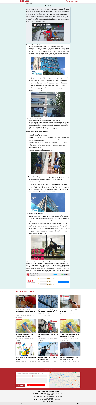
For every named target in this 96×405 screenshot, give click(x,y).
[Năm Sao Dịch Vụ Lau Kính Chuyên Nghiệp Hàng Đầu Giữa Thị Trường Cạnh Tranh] (26, 301)
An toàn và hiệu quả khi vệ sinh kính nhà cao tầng (26, 358)
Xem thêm (48, 366)
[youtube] (79, 404)
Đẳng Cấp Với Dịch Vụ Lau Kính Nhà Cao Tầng (48, 335)
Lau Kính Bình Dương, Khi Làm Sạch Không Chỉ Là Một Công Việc (24, 335)
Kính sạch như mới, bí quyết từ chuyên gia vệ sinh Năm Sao (47, 358)
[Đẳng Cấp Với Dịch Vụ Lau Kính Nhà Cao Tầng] (48, 326)
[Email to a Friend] (66, 274)
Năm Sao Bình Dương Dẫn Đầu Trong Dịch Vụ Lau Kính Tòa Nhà (69, 358)
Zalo (76, 1)
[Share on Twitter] (64, 274)
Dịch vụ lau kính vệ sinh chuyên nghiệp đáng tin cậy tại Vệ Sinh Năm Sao (47, 310)
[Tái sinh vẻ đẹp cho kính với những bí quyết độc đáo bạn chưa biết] (70, 326)
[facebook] (77, 404)
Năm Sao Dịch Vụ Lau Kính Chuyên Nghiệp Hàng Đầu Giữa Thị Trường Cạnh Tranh (26, 311)
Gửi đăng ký (20, 385)
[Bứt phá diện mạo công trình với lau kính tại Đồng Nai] (70, 301)
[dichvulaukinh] (24, 1)
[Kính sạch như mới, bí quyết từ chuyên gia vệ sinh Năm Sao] (48, 349)
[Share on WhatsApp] (62, 274)
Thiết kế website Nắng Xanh (36, 403)
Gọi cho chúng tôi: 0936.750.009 (36, 385)
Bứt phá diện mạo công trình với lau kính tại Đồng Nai (70, 310)
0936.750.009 (71, 1)
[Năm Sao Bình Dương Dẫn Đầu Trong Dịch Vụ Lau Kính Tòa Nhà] (70, 349)
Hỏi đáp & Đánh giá (63, 282)
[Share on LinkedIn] (68, 274)
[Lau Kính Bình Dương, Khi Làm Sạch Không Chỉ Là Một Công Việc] (26, 326)
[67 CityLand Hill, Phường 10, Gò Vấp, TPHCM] (64, 379)
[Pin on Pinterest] (67, 274)
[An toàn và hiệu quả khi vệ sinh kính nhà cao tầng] (26, 349)
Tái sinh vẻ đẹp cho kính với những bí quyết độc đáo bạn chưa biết (69, 335)
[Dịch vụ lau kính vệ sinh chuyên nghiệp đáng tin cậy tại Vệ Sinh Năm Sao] (48, 301)
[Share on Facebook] (63, 274)
